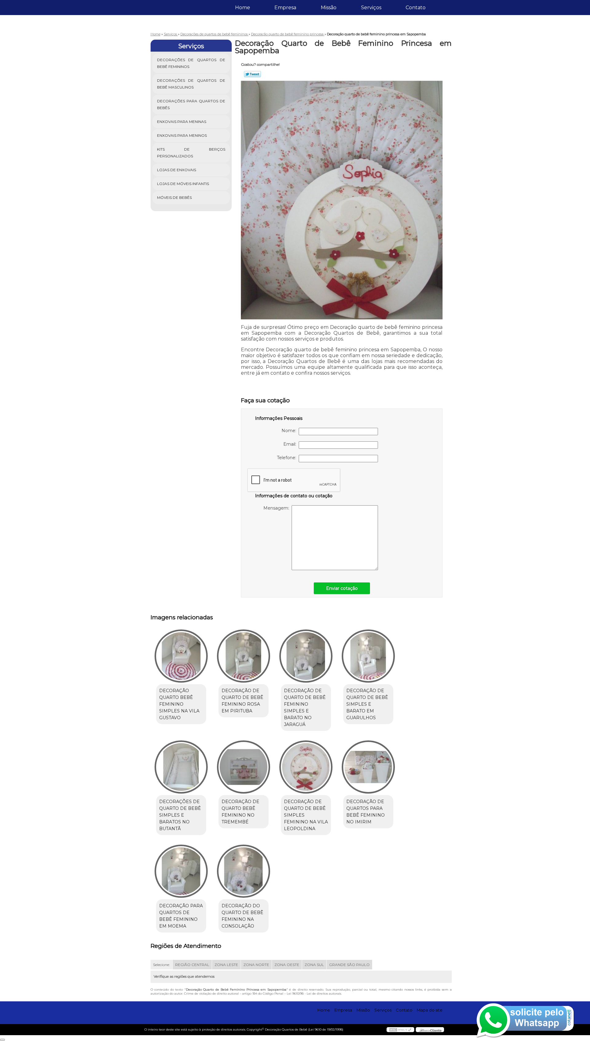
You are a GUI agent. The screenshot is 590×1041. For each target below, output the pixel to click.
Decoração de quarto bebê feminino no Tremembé (240, 812)
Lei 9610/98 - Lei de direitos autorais (314, 994)
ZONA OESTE (286, 964)
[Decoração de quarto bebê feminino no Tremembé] (243, 767)
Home (242, 7)
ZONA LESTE (226, 964)
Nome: (290, 430)
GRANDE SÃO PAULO (349, 964)
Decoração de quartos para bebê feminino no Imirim (365, 812)
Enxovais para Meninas (181, 121)
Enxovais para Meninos (182, 135)
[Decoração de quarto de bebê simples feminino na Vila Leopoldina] (305, 767)
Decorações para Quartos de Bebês (191, 104)
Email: (291, 444)
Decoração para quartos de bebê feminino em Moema (181, 916)
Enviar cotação (342, 588)
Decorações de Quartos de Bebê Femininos (191, 63)
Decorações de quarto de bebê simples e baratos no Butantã (180, 815)
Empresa (285, 7)
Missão (328, 7)
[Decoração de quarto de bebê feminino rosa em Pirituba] (243, 656)
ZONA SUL (314, 964)
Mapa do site (429, 1009)
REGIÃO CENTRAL (192, 964)
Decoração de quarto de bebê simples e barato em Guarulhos (367, 704)
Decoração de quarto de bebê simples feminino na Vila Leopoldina (306, 815)
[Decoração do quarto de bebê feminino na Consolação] (243, 871)
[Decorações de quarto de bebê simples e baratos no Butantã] (181, 767)
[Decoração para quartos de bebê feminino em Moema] (181, 871)
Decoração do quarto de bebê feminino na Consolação (242, 916)
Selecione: (161, 964)
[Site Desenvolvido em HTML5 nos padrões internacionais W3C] (400, 1029)
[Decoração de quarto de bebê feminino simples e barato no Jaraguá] (305, 656)
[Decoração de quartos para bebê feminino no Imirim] (368, 767)
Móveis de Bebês (174, 197)
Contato (416, 7)
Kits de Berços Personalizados (191, 152)
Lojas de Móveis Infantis (183, 183)
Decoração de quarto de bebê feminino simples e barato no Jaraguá (305, 707)
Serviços (371, 7)
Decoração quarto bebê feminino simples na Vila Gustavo (179, 704)
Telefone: (288, 457)
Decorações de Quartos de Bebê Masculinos (191, 83)
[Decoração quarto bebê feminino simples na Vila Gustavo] (181, 656)
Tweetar (252, 74)
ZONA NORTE (256, 964)
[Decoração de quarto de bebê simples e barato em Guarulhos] (368, 656)
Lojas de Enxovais (176, 170)
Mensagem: (277, 508)
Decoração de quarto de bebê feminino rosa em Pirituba (242, 701)
